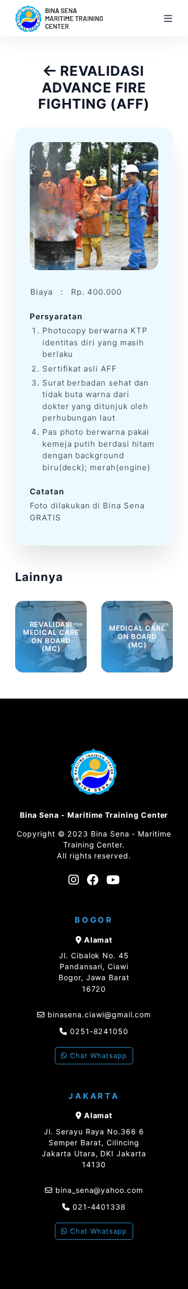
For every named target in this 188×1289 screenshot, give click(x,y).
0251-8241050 (97, 1031)
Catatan (47, 491)
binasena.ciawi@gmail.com (99, 1014)
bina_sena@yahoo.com (99, 1190)
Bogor (94, 920)
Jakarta (93, 1096)
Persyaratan (56, 316)
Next (180, 631)
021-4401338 (98, 1206)
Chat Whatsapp (96, 1055)
